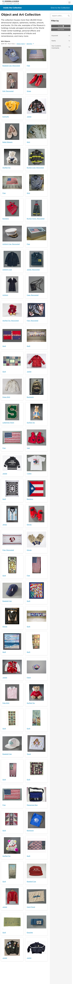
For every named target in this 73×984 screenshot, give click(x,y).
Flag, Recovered (32, 320)
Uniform (5, 295)
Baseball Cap (7, 601)
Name (54, 41)
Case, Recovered (32, 295)
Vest (28, 448)
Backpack (30, 397)
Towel (29, 754)
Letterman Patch (8, 422)
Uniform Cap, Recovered (11, 244)
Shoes (29, 91)
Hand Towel (31, 907)
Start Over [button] (61, 29)
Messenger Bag (32, 805)
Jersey (4, 524)
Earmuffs (5, 117)
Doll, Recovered (8, 91)
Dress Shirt (6, 397)
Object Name (21, 43)
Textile (60, 26)
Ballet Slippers (7, 142)
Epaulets (30, 932)
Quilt (4, 346)
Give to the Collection (60, 8)
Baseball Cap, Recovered (11, 66)
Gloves (29, 524)
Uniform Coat (7, 269)
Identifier (29, 43)
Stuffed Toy (6, 168)
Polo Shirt (5, 703)
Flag (28, 66)
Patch (29, 677)
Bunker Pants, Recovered (35, 218)
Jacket (29, 117)
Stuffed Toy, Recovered (10, 320)
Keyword (55, 35)
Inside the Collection (12, 8)
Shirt (28, 142)
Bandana (5, 218)
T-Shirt (29, 473)
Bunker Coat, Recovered (35, 168)
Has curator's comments (56, 47)
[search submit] (69, 16)
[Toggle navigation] (69, 2)
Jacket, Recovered (33, 269)
